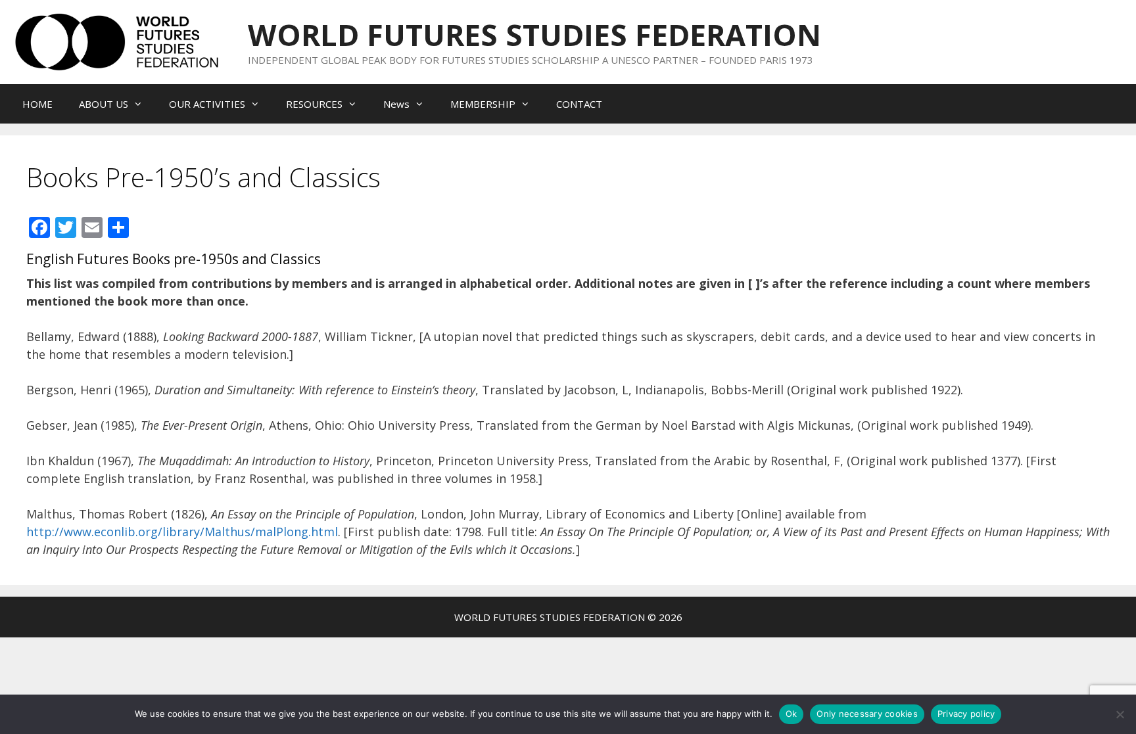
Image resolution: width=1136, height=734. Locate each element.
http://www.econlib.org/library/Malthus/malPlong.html (182, 531)
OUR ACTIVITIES (207, 103)
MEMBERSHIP (482, 103)
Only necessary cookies (867, 713)
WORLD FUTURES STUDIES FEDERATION (534, 34)
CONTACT (579, 103)
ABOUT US (103, 103)
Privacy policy (966, 713)
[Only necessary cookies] (1119, 714)
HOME (37, 103)
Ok (791, 713)
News (396, 103)
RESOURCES (314, 103)
